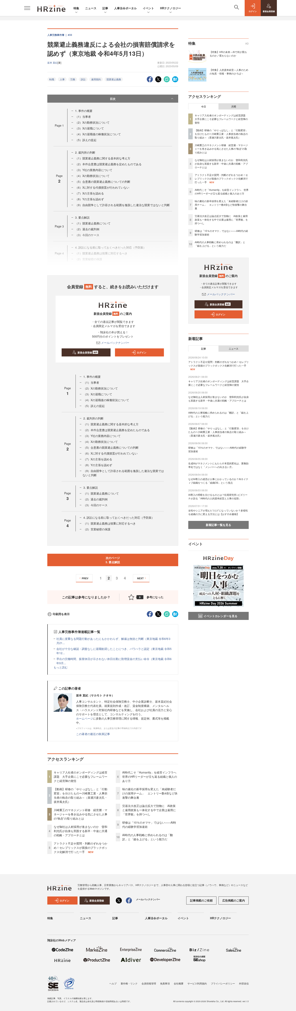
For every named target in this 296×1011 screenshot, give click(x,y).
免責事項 (165, 983)
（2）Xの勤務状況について (92, 122)
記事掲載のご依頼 (201, 900)
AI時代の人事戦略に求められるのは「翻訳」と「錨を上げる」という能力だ (147, 837)
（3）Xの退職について (89, 128)
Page (59, 125)
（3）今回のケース (95, 505)
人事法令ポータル (125, 8)
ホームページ (84, 718)
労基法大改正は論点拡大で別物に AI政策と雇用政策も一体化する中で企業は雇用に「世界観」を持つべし (149, 810)
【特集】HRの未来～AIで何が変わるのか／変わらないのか (228, 53)
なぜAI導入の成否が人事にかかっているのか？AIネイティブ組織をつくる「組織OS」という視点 (218, 480)
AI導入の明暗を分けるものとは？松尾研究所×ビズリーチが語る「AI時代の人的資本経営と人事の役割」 (217, 496)
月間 (233, 106)
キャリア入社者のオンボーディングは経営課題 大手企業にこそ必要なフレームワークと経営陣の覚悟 (80, 776)
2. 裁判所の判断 (85, 152)
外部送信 (244, 983)
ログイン (141, 352)
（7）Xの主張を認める (89, 193)
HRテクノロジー (170, 8)
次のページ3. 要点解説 (113, 560)
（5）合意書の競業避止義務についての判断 (102, 182)
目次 (113, 99)
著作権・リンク (129, 983)
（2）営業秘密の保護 (96, 529)
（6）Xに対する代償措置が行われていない (102, 187)
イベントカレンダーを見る (220, 616)
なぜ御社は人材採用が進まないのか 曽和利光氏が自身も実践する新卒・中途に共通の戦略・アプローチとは (80, 831)
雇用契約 (96, 79)
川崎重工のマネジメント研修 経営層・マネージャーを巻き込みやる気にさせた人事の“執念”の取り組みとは (80, 814)
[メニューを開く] (27, 8)
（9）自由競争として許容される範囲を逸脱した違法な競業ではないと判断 (122, 205)
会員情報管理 (149, 983)
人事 (62, 79)
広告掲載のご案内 (233, 900)
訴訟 (83, 79)
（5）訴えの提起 (85, 140)
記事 (105, 8)
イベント (148, 8)
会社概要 (178, 983)
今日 (203, 106)
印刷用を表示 (61, 614)
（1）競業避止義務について (93, 223)
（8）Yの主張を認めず (89, 199)
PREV (85, 578)
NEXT (140, 578)
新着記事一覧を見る (218, 525)
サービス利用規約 (197, 983)
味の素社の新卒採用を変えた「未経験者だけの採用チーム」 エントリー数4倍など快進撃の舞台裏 (149, 793)
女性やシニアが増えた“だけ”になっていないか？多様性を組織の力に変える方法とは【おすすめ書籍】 (218, 512)
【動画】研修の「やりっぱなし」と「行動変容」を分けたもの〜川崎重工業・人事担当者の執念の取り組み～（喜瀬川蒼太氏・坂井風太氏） (80, 795)
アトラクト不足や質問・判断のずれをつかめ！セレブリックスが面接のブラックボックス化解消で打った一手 (80, 847)
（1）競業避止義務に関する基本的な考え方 (102, 158)
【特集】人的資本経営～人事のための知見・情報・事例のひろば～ (229, 71)
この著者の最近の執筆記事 (93, 734)
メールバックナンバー (115, 343)
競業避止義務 (114, 79)
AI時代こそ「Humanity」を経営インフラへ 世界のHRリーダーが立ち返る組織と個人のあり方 (150, 776)
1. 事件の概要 (83, 111)
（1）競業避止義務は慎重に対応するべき (109, 523)
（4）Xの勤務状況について (92, 176)
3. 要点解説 (82, 217)
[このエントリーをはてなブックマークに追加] (175, 79)
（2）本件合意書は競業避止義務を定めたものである (108, 164)
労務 (72, 79)
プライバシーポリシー (223, 983)
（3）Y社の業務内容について (93, 170)
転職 (51, 79)
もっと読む (61, 667)
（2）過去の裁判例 (87, 229)
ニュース (90, 8)
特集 (76, 8)
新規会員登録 (87, 352)
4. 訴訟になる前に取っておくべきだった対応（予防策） (118, 517)
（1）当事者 (83, 117)
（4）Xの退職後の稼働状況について (98, 134)
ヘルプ (113, 983)
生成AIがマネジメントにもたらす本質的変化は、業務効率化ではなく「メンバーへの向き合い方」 (218, 465)
